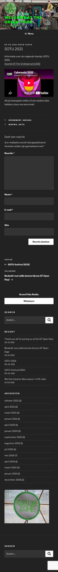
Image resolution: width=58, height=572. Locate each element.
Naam (8, 194)
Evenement (15, 120)
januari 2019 (10, 473)
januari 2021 (10, 419)
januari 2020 (11, 431)
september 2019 (13, 437)
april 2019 (9, 461)
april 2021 (9, 406)
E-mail (8, 210)
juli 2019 (8, 449)
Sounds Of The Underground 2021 (22, 63)
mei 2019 (9, 455)
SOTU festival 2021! (14, 370)
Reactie (9, 153)
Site (6, 225)
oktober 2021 (11, 400)
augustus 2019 (12, 443)
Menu (30, 33)
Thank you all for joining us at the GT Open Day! (28, 339)
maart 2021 (10, 412)
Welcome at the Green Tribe (23, 19)
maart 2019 (10, 467)
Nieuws (27, 120)
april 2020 (9, 425)
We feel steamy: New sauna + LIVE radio (25, 379)
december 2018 (12, 479)
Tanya (28, 45)
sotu (22, 124)
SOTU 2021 (10, 361)
